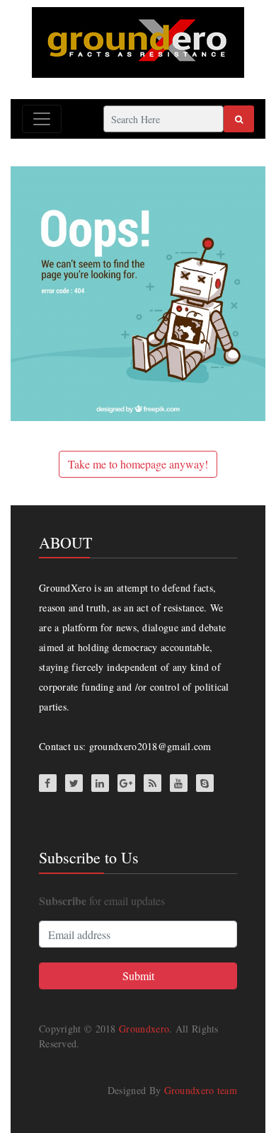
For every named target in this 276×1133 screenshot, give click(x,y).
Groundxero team (201, 1090)
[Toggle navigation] (42, 119)
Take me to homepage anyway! (138, 463)
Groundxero (144, 1028)
